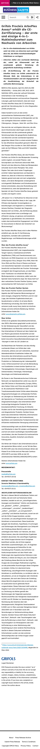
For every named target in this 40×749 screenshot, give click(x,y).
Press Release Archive (23, 738)
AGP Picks (5, 3)
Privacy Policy (26, 746)
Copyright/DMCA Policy (10, 746)
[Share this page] (37, 17)
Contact (35, 746)
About (11, 738)
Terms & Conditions (28, 742)
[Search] (27, 17)
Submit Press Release (12, 742)
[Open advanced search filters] (32, 17)
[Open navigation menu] (3, 17)
